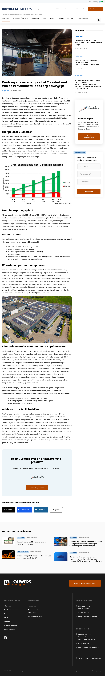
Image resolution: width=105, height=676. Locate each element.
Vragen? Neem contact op (84, 583)
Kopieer (56, 510)
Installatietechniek (66, 18)
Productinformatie (20, 18)
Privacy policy (96, 671)
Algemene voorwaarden (82, 671)
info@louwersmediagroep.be (88, 647)
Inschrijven (89, 192)
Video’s (58, 9)
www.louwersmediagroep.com (89, 658)
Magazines (39, 9)
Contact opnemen (35, 616)
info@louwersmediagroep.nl (88, 617)
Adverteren (68, 9)
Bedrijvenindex (95, 9)
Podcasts (49, 9)
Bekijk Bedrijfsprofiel (89, 137)
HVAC (44, 18)
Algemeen (6, 18)
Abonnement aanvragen (33, 611)
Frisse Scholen (82, 18)
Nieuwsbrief (80, 9)
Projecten (35, 18)
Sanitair (53, 18)
